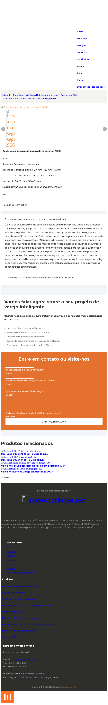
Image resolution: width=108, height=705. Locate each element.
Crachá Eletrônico (11, 611)
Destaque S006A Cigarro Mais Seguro (23, 460)
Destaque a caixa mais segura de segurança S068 (30, 98)
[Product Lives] (7, 702)
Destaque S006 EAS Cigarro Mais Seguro (24, 454)
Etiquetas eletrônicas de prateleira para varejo (26, 605)
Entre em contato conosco (20, 572)
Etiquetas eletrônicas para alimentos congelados (28, 624)
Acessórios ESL (9, 637)
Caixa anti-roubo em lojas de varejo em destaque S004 (33, 465)
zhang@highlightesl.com (57, 500)
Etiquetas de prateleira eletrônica (20, 586)
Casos (9, 564)
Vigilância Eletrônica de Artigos (42, 95)
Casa (9, 547)
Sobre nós (11, 560)
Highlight (5, 95)
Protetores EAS (69, 95)
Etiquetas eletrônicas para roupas (20, 618)
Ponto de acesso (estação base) (20, 630)
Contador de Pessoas (13, 592)
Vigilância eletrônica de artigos (18, 599)
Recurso (10, 568)
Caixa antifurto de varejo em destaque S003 (27, 471)
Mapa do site (69, 686)
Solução (10, 555)
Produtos (18, 95)
